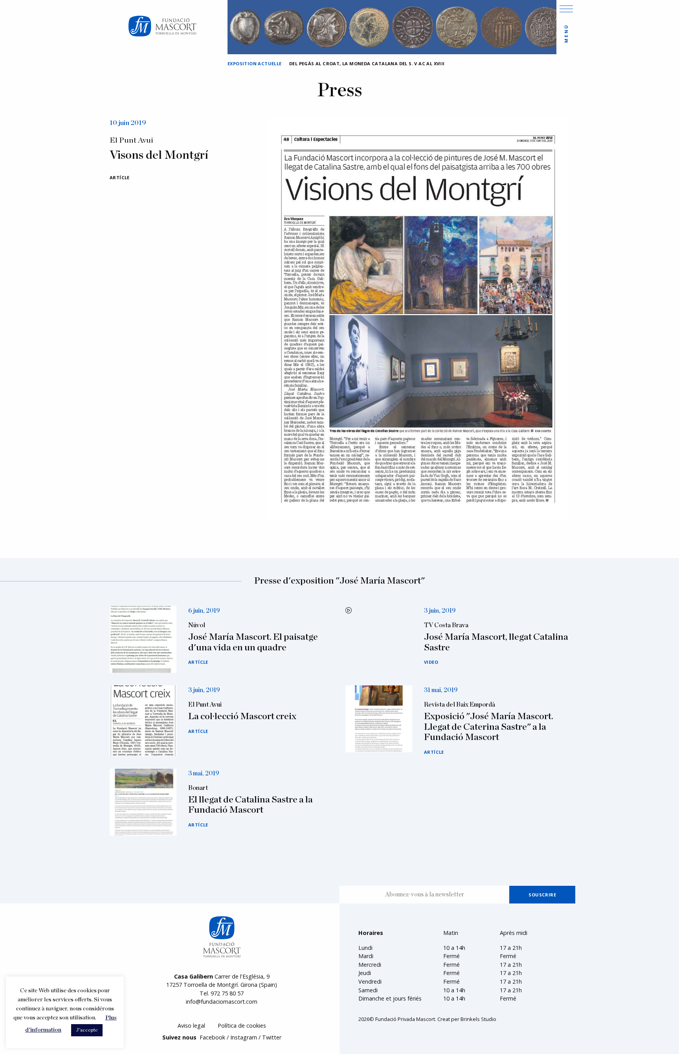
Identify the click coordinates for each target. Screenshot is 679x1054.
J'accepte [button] (87, 1030)
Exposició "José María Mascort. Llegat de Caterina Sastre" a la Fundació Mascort (488, 727)
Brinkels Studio (478, 1019)
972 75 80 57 (227, 993)
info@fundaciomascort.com (221, 1001)
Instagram (243, 1037)
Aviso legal (191, 1025)
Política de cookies (242, 1025)
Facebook (212, 1037)
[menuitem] (191, 1026)
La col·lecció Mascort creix (242, 716)
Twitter (271, 1037)
